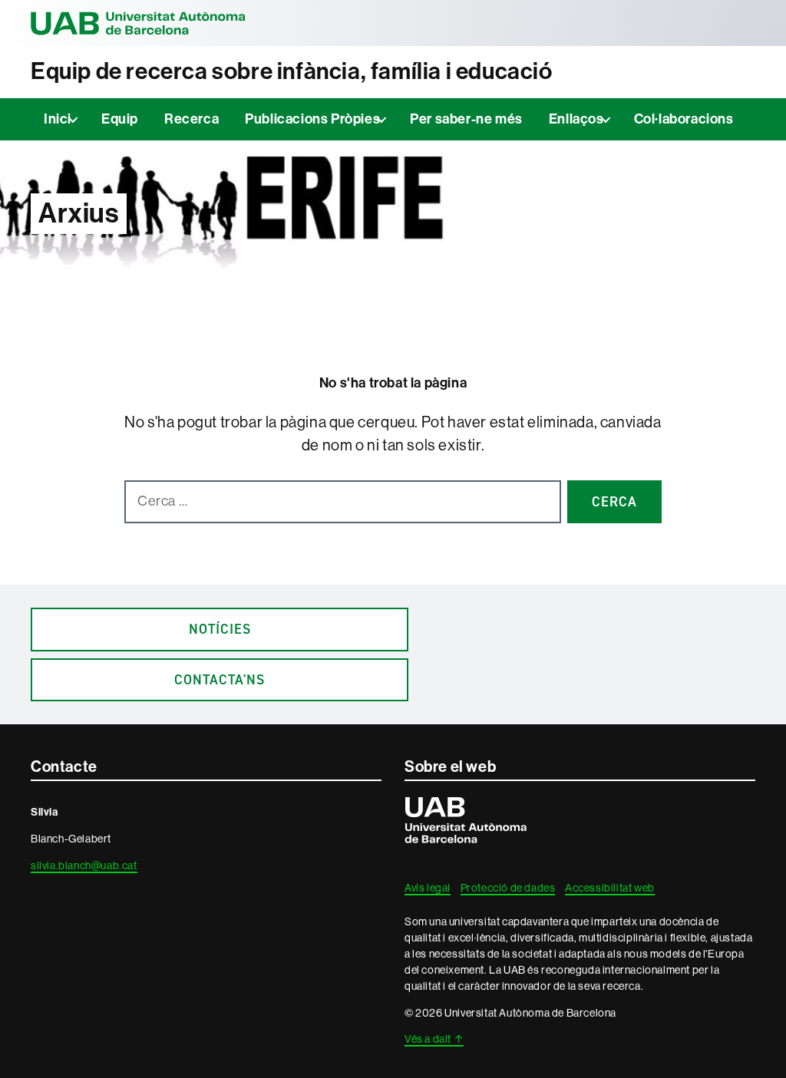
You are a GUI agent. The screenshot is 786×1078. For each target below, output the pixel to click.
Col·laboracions (684, 118)
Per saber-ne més (466, 118)
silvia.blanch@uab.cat (84, 865)
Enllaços (576, 118)
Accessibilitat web (610, 888)
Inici (57, 118)
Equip (119, 118)
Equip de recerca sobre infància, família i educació (292, 71)
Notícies (220, 629)
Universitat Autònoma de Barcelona (138, 23)
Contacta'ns (219, 680)
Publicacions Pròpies (312, 118)
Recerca (191, 118)
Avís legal (428, 888)
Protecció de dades (508, 888)
